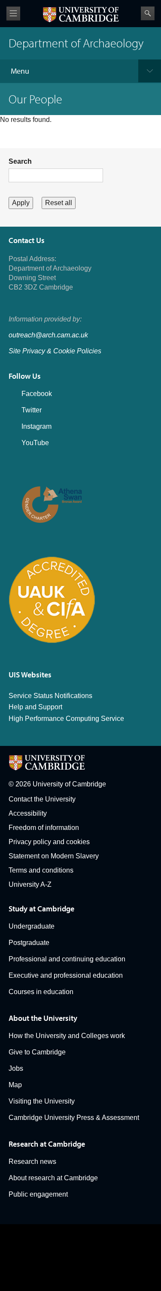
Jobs (16, 1068)
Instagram (36, 426)
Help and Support (35, 707)
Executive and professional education (66, 975)
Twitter (31, 410)
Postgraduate (29, 942)
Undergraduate (32, 926)
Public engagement (38, 1194)
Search (148, 13)
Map (15, 1084)
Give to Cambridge (37, 1052)
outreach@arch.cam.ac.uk (48, 335)
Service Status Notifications (50, 695)
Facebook (36, 393)
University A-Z (30, 884)
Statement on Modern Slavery (54, 856)
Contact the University (42, 799)
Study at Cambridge (41, 909)
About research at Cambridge (53, 1178)
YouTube (35, 442)
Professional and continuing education (67, 959)
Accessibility (28, 813)
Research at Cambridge (47, 1144)
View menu (13, 13)
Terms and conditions (41, 870)
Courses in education (41, 991)
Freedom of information (44, 827)
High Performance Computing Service (66, 718)
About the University (43, 1018)
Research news (32, 1161)
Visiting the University (42, 1101)
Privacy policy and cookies (49, 841)
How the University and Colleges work (67, 1035)
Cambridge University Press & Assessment (74, 1117)
